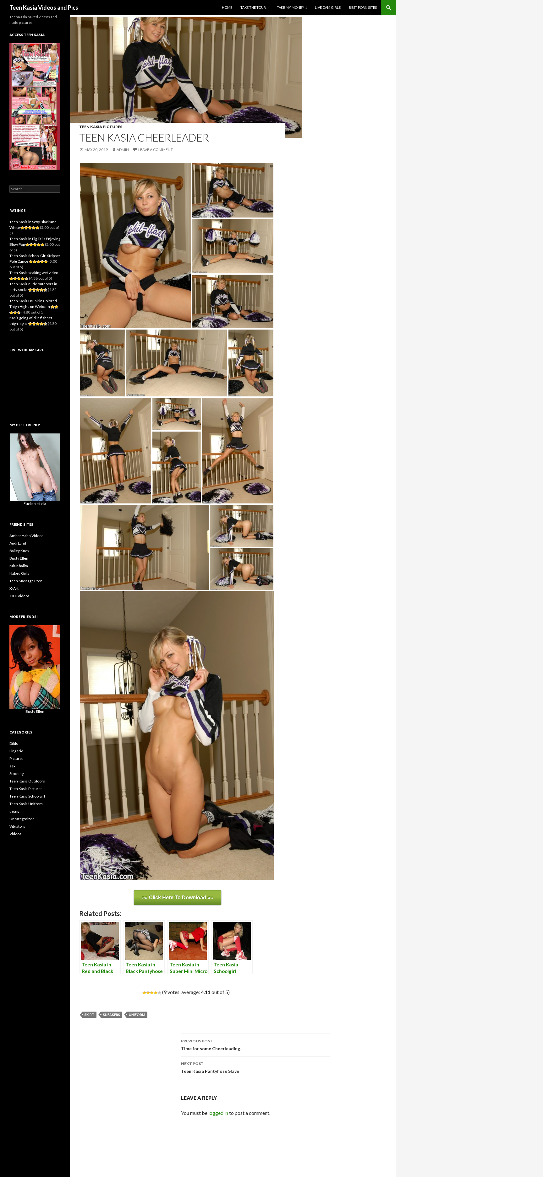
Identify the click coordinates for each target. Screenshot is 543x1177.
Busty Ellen (18, 558)
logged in (218, 1113)
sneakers (111, 1015)
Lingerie (16, 751)
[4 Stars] (155, 993)
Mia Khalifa (18, 565)
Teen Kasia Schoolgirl (27, 796)
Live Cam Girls (328, 7)
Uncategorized (22, 818)
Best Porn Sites (363, 7)
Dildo (13, 743)
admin (123, 149)
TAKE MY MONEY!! (292, 7)
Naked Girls (19, 573)
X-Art (14, 588)
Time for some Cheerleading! (211, 1045)
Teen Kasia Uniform (26, 803)
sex (12, 766)
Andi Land (17, 543)
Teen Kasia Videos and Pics (43, 7)
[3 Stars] (152, 993)
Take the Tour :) (254, 7)
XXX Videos (19, 596)
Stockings (17, 773)
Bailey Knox (19, 550)
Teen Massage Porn (25, 580)
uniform (137, 1015)
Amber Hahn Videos (26, 535)
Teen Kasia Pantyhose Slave (210, 1067)
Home (227, 7)
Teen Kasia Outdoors (27, 781)
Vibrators (17, 826)
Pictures (16, 758)
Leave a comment (155, 149)
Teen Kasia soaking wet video (33, 272)
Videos (15, 833)
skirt (89, 1015)
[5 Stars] (159, 993)
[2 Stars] (148, 993)
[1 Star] (144, 993)
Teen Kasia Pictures (100, 126)
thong (14, 811)
